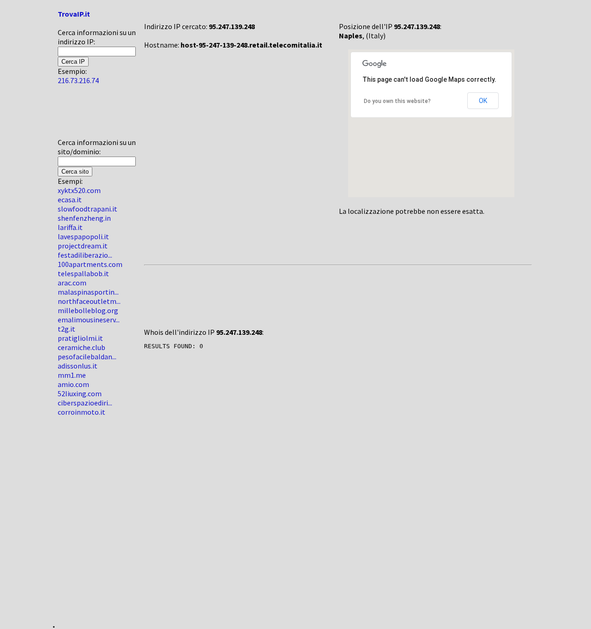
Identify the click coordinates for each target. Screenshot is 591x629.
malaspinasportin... (88, 291)
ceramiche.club (81, 347)
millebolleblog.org (88, 310)
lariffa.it (70, 227)
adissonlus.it (77, 365)
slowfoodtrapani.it (87, 208)
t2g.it (66, 328)
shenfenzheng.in (84, 218)
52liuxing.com (80, 393)
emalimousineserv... (89, 319)
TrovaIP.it (74, 13)
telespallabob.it (83, 273)
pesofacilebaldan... (87, 356)
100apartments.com (90, 264)
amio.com (73, 384)
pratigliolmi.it (80, 338)
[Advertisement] (85, 115)
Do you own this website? (397, 101)
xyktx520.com (79, 190)
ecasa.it (70, 199)
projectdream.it (83, 245)
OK (483, 100)
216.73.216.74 (78, 80)
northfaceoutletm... (89, 301)
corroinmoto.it (81, 412)
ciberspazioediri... (85, 402)
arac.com (72, 282)
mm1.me (72, 375)
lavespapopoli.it (83, 236)
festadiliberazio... (85, 255)
